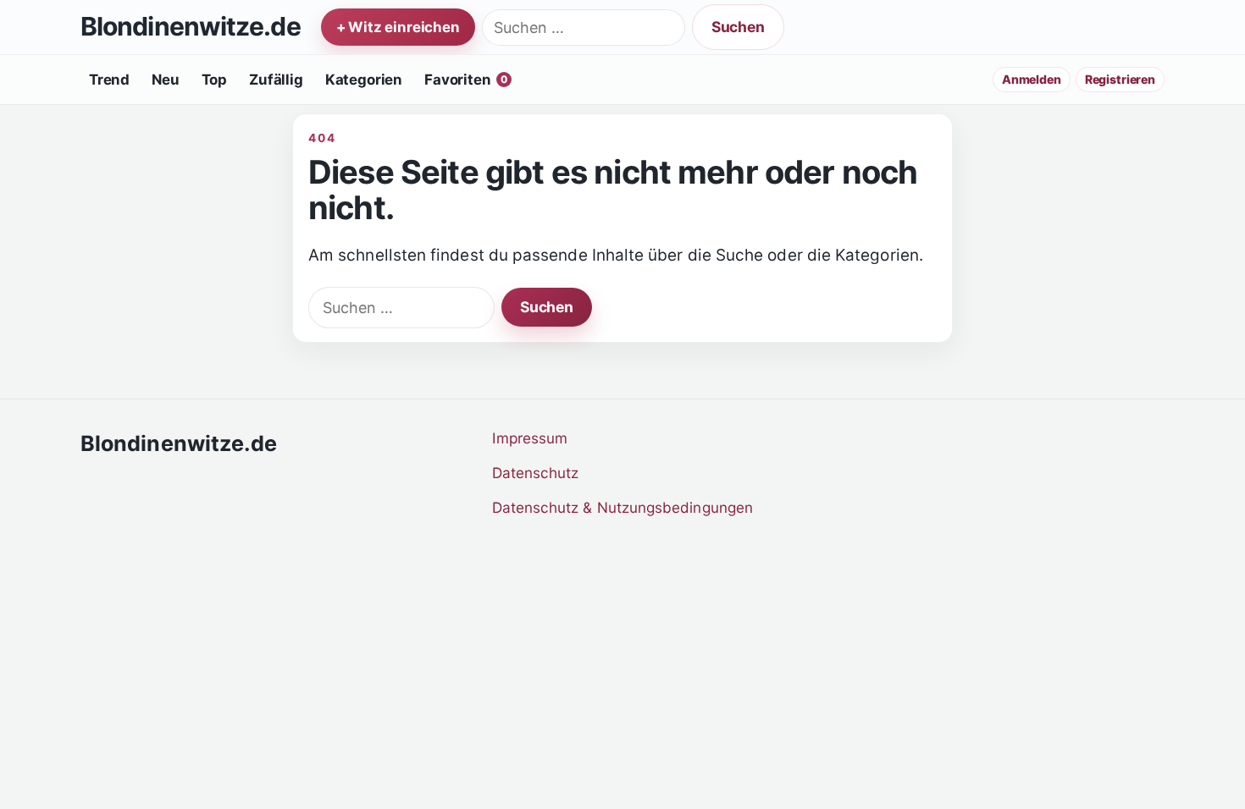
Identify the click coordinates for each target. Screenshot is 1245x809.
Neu (166, 79)
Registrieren (1120, 79)
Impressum (530, 438)
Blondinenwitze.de (190, 27)
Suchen (738, 27)
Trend (109, 79)
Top (215, 79)
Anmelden (1031, 79)
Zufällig (276, 79)
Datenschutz (535, 473)
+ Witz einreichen (398, 27)
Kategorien (363, 79)
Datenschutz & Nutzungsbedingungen (623, 507)
